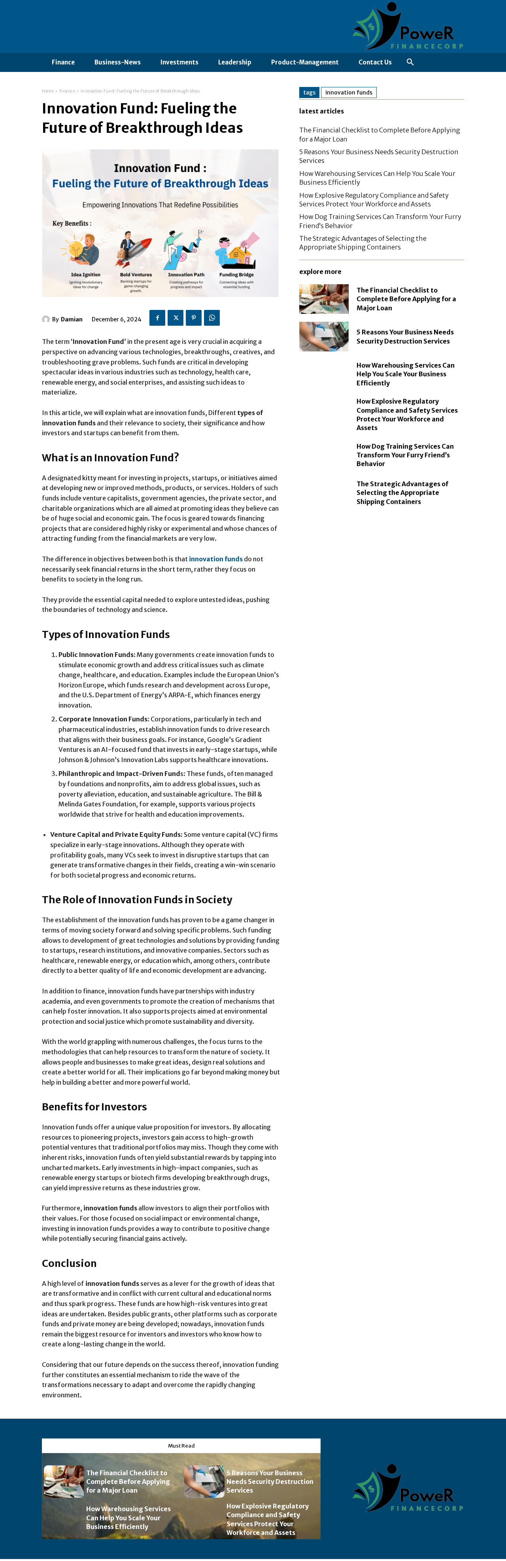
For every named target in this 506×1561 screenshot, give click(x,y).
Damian (72, 319)
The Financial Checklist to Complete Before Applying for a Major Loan (406, 299)
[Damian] (47, 319)
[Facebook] (157, 318)
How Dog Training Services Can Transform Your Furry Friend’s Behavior (405, 455)
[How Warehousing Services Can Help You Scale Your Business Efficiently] (324, 374)
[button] (410, 62)
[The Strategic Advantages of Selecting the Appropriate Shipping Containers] (324, 493)
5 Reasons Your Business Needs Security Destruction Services (270, 1482)
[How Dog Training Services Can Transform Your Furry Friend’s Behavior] (324, 455)
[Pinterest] (194, 318)
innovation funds (348, 92)
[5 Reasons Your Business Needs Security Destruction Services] (324, 336)
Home (48, 91)
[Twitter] (175, 318)
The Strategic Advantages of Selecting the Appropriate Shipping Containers (363, 242)
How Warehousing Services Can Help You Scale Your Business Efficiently (406, 374)
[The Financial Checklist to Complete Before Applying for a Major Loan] (324, 299)
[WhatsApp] (212, 318)
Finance (67, 91)
